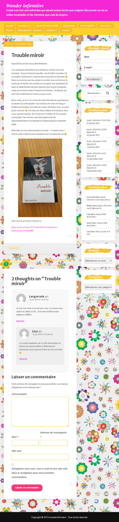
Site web (16, 450)
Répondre (20, 321)
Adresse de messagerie (53, 434)
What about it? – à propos (29, 30)
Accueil (9, 26)
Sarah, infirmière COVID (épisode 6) (97, 130)
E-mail (88, 67)
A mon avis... (14, 248)
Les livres (51, 30)
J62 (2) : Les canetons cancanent (21, 260)
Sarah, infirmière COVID (47, 26)
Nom (14, 436)
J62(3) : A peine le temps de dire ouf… (59, 260)
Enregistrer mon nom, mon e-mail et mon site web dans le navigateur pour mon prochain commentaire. (39, 473)
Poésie (9, 30)
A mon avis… (106, 26)
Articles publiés (87, 26)
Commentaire (19, 394)
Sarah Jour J (23, 26)
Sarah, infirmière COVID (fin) (98, 120)
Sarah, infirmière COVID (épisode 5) (97, 142)
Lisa (29, 44)
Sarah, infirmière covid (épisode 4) (96, 154)
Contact (66, 30)
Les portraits (69, 26)
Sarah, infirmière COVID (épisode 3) (97, 166)
